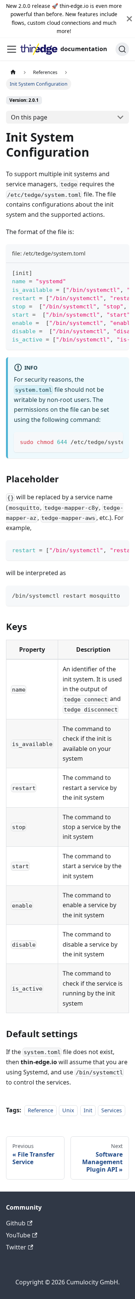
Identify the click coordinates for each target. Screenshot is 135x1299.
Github (16, 1223)
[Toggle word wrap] (106, 272)
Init (88, 1110)
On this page (29, 117)
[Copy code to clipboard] (120, 272)
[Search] (122, 49)
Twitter (16, 1247)
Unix (68, 1110)
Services (111, 1110)
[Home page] (13, 72)
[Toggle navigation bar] (11, 49)
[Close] (129, 19)
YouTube (18, 1235)
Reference (40, 1110)
